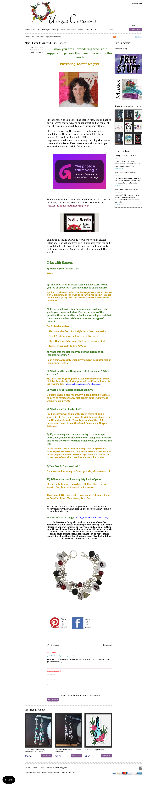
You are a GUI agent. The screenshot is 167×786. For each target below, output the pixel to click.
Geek (80, 29)
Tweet (138, 37)
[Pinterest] (59, 628)
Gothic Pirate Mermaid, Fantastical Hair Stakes (68, 751)
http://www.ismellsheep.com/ (63, 140)
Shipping (63, 768)
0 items (132, 29)
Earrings (45, 29)
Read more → (119, 168)
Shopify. (58, 772)
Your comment (52, 685)
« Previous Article (53, 645)
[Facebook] (81, 628)
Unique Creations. (41, 772)
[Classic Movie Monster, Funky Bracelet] (79, 602)
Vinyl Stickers (90, 29)
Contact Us (50, 768)
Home (27, 29)
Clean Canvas (72, 772)
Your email (51, 680)
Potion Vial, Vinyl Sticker (94, 750)
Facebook (140, 768)
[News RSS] (114, 37)
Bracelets (35, 29)
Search (27, 768)
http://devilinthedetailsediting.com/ (69, 205)
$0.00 (139, 29)
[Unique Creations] (61, 25)
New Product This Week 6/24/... (127, 189)
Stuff (57, 768)
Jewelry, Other (58, 29)
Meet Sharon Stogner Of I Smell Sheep (48, 37)
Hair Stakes (71, 29)
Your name (51, 675)
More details (47, 755)
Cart (133, 26)
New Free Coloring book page (126, 172)
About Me (34, 768)
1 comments (39, 52)
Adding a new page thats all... (126, 155)
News (32, 37)
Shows (42, 768)
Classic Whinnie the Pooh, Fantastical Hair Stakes (35, 751)
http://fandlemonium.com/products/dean (83, 383)
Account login (137, 3)
